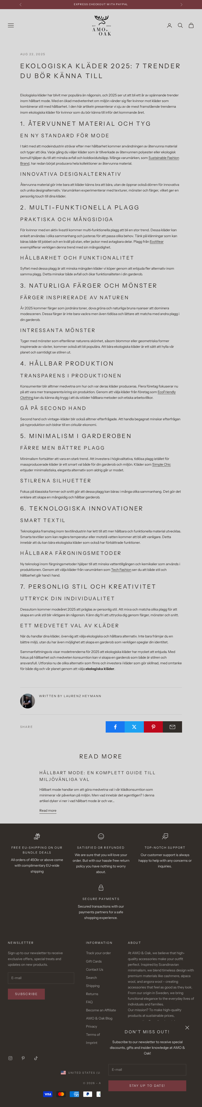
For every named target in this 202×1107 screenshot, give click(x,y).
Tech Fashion (121, 569)
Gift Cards (94, 961)
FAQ (89, 1002)
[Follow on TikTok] (36, 1058)
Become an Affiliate (101, 1010)
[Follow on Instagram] (10, 1058)
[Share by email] (172, 726)
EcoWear (157, 241)
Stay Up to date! (147, 1086)
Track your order (98, 953)
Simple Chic (161, 464)
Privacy (91, 1026)
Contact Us (94, 969)
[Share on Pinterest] (153, 726)
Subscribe (26, 994)
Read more (47, 810)
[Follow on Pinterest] (23, 1058)
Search (91, 977)
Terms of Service (99, 1034)
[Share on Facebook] (115, 726)
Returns (92, 994)
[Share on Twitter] (134, 726)
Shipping (93, 986)
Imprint (91, 1042)
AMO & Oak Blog (99, 1018)
